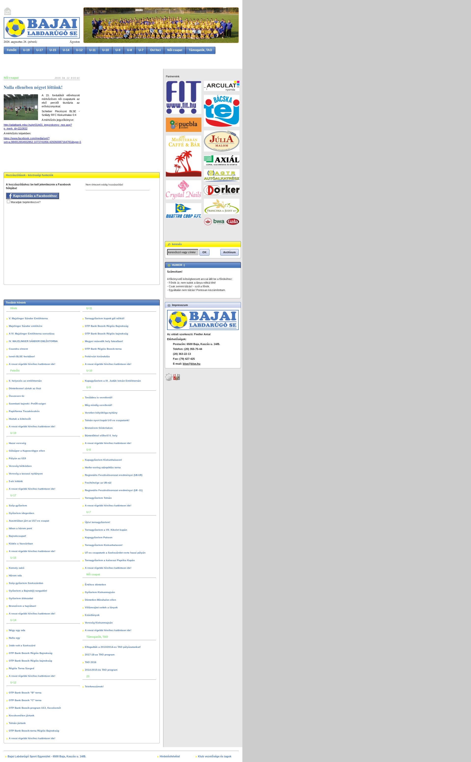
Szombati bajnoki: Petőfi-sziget (27, 403)
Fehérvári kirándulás (97, 356)
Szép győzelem (18, 505)
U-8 (129, 50)
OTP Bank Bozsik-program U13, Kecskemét (35, 708)
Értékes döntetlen (95, 584)
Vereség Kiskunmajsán (99, 622)
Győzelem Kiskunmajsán (100, 592)
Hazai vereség (17, 443)
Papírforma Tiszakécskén (24, 411)
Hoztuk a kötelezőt (20, 418)
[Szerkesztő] (169, 380)
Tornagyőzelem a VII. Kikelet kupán (106, 529)
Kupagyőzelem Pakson (98, 537)
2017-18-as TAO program (100, 654)
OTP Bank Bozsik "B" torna (25, 692)
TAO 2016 (90, 662)
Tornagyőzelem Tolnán (98, 498)
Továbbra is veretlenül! (98, 397)
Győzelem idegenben (21, 513)
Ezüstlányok (92, 615)
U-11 (92, 50)
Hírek (13, 308)
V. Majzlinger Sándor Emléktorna (28, 318)
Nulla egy (14, 638)
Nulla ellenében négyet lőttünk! (33, 87)
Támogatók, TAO (200, 50)
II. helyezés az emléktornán (25, 380)
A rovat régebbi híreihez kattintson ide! (32, 364)
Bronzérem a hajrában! (22, 606)
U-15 (53, 50)
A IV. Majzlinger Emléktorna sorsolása (31, 333)
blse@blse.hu (191, 363)
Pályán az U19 (17, 458)
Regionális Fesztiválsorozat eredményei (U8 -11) (114, 490)
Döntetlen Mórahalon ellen (100, 599)
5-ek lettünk (16, 481)
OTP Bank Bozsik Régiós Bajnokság (30, 653)
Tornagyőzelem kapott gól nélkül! (104, 318)
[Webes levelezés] (8, 14)
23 (87, 676)
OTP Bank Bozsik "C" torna (25, 700)
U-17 (39, 50)
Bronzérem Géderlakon (99, 428)
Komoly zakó (16, 568)
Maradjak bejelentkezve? (25, 202)
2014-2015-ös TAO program (101, 669)
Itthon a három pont (20, 528)
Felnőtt (11, 50)
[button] (204, 252)
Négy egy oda (17, 630)
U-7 (141, 50)
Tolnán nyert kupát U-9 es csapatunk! (107, 420)
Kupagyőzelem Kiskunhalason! (103, 459)
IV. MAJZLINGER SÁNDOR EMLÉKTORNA (33, 341)
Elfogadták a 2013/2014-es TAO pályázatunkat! (113, 647)
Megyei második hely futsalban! (104, 341)
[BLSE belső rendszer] (177, 380)
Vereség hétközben (20, 466)
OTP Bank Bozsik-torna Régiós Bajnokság (34, 730)
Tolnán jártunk (17, 723)
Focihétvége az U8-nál (98, 482)
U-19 (26, 50)
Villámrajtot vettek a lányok (101, 607)
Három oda (15, 575)
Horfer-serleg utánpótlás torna (103, 467)
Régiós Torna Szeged (21, 668)
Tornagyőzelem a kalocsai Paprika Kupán (110, 560)
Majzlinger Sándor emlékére (25, 326)
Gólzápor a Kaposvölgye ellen (27, 450)
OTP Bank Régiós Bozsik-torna (103, 348)
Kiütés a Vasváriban (21, 543)
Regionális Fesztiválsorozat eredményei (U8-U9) (113, 475)
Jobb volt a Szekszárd (22, 645)
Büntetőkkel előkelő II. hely (101, 435)
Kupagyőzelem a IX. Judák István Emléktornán (113, 380)
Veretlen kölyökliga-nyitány (101, 412)
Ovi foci (155, 50)
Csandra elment (18, 348)
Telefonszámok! (94, 686)
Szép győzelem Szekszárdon (26, 583)
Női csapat (174, 50)
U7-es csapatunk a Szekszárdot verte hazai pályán (115, 552)
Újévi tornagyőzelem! (97, 522)
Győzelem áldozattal (21, 598)
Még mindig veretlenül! (98, 405)
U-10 (105, 50)
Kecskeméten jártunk (21, 715)
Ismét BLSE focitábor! (22, 356)
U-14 (66, 50)
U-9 (118, 50)
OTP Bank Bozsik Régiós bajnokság (30, 660)
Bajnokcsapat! (17, 536)
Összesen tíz (16, 396)
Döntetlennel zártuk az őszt (25, 388)
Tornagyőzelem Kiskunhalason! (103, 545)
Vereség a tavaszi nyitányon (26, 473)
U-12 (79, 50)
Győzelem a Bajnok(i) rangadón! (28, 590)
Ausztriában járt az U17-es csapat (29, 520)
